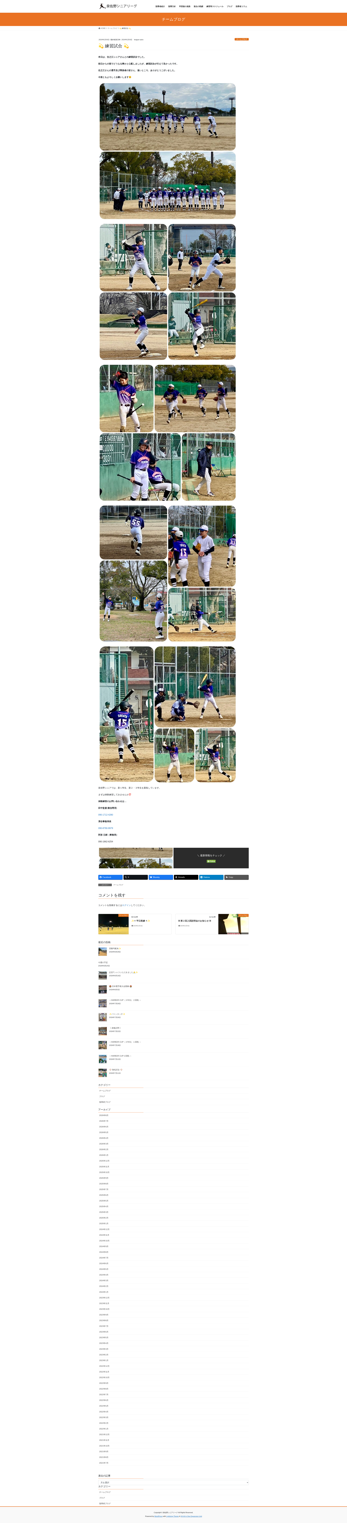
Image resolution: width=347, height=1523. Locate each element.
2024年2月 (103, 1286)
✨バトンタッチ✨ (117, 1014)
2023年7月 (103, 1326)
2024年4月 (103, 1275)
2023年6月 (103, 1332)
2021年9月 (103, 1451)
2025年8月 (103, 1184)
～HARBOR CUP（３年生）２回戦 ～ (125, 1000)
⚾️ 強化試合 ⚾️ (115, 1070)
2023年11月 (104, 1303)
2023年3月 (103, 1349)
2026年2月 (103, 1149)
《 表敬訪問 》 (115, 1028)
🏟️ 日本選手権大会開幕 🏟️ (120, 986)
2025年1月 (103, 1223)
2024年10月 (104, 1241)
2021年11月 (104, 1440)
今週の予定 (103, 962)
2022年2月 (103, 1423)
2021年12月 (104, 1434)
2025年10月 (104, 1172)
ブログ (102, 1096)
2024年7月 (103, 1258)
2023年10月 (104, 1309)
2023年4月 (103, 1343)
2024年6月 (103, 1263)
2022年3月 (103, 1417)
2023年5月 (103, 1337)
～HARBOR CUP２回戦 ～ (120, 1056)
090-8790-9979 (105, 828)
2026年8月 (103, 1115)
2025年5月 (103, 1201)
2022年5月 (103, 1406)
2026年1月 (103, 1155)
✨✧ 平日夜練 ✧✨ (140, 921)
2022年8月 (103, 1389)
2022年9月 (103, 1383)
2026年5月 (103, 1132)
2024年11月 (104, 1235)
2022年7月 (103, 1394)
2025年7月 (103, 1189)
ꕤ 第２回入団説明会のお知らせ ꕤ (194, 921)
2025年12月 (104, 1161)
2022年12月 (104, 1366)
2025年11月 (104, 1167)
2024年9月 (103, 1246)
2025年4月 (103, 1206)
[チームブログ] (113, 924)
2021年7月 (103, 1463)
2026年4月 (103, 1138)
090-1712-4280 (105, 815)
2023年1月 (103, 1360)
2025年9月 (103, 1178)
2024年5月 (103, 1269)
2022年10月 (104, 1377)
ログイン (126, 905)
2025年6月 (103, 1195)
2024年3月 (103, 1280)
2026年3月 (103, 1144)
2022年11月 (104, 1372)
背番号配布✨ (115, 948)
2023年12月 (104, 1298)
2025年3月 (103, 1212)
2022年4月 (103, 1412)
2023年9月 (103, 1315)
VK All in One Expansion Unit (191, 1516)
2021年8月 (103, 1457)
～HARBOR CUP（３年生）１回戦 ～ (125, 1042)
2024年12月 (104, 1229)
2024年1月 (103, 1292)
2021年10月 (104, 1446)
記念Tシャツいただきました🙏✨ (123, 972)
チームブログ (241, 39)
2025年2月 (103, 1218)
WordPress (158, 1516)
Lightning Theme (172, 1516)
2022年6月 (103, 1400)
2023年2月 (103, 1355)
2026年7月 (103, 1121)
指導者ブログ (105, 1102)
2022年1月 (103, 1429)
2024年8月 (103, 1252)
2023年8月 (103, 1320)
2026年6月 (103, 1127)
